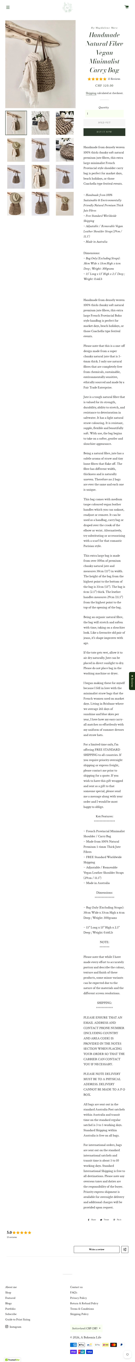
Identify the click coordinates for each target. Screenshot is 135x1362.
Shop (8, 1292)
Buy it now (104, 132)
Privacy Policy (78, 1298)
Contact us (76, 1287)
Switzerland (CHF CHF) (84, 1328)
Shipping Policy (79, 1314)
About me (11, 1287)
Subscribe (11, 1314)
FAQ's (73, 1292)
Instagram (15, 1327)
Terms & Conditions (82, 1309)
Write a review (96, 1249)
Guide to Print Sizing (17, 1319)
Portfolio (10, 1309)
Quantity (104, 107)
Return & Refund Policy (84, 1303)
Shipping (91, 93)
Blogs (8, 1303)
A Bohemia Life (91, 1337)
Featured (10, 1298)
